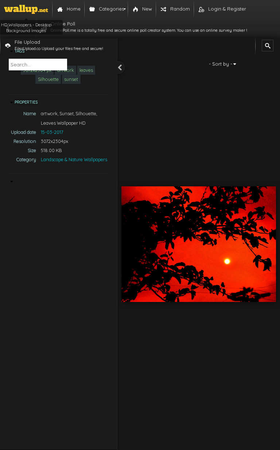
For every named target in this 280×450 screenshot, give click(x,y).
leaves (86, 70)
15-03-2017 (52, 132)
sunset (71, 79)
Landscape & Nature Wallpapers (74, 159)
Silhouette (48, 79)
